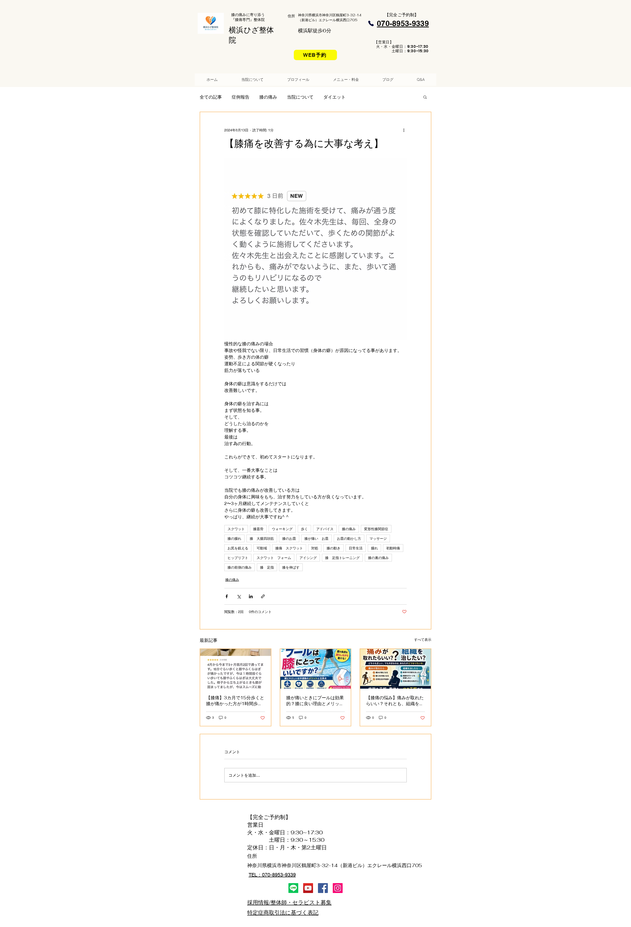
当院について (300, 97)
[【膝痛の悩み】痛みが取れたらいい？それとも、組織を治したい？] (395, 669)
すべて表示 (422, 639)
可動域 (262, 548)
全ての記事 (211, 97)
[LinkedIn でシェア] (250, 596)
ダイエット (334, 97)
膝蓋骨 (258, 529)
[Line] (293, 888)
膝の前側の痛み (240, 567)
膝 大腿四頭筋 (262, 538)
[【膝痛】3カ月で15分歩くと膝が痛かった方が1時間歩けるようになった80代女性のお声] (235, 669)
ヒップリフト (238, 558)
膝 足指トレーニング (342, 558)
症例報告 (240, 97)
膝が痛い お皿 (316, 538)
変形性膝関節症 (376, 529)
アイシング (308, 558)
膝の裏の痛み (378, 558)
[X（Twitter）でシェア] (238, 596)
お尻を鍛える (238, 548)
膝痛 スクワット (289, 548)
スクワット (236, 529)
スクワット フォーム (274, 558)
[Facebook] (323, 888)
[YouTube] (308, 888)
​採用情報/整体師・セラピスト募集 (289, 902)
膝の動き (333, 548)
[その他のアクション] (404, 130)
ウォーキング (282, 529)
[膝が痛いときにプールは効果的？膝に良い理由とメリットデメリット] (315, 669)
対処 (314, 548)
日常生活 (356, 548)
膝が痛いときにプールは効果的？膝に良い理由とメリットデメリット (315, 701)
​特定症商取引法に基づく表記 (282, 912)
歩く (304, 529)
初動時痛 (393, 548)
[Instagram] (338, 888)
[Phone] (371, 23)
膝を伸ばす (290, 567)
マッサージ (378, 538)
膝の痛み (268, 97)
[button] (425, 97)
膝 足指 (267, 567)
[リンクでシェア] (263, 596)
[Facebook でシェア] (226, 596)
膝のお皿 (289, 538)
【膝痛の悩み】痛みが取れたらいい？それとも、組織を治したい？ (395, 701)
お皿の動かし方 (349, 538)
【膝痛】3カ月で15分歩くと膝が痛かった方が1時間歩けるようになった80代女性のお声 (235, 701)
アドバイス (324, 529)
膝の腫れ (234, 538)
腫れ (374, 548)
